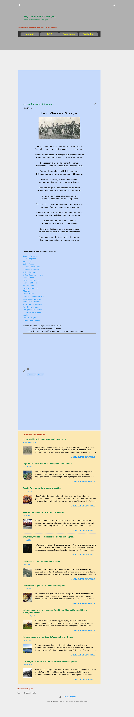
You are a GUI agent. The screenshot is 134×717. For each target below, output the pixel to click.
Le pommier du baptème (32, 312)
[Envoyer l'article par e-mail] (28, 370)
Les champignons (29, 259)
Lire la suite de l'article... (83, 457)
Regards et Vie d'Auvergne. (39, 16)
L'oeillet (25, 315)
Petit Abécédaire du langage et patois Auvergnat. (44, 439)
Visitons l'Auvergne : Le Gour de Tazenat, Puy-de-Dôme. (48, 637)
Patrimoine (69, 34)
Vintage (30, 34)
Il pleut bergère (28, 277)
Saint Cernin (27, 261)
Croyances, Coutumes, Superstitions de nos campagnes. (48, 537)
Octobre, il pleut (28, 294)
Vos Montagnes (28, 286)
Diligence (26, 291)
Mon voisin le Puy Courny (32, 304)
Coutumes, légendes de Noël (33, 296)
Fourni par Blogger (68, 697)
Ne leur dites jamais (30, 272)
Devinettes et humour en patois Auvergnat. (42, 561)
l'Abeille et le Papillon (31, 269)
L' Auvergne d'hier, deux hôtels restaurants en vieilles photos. (50, 661)
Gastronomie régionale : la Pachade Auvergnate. (44, 586)
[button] (95, 104)
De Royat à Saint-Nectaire (32, 310)
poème (40, 374)
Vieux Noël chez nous (31, 307)
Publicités (88, 34)
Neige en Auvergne (30, 256)
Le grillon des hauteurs (31, 320)
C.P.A (49, 34)
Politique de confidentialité (26, 693)
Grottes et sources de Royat (33, 275)
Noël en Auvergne (29, 264)
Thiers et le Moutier (30, 283)
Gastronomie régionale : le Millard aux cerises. (43, 512)
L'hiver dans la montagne (32, 299)
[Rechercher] (114, 6)
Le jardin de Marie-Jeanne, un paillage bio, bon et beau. (47, 464)
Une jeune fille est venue (32, 302)
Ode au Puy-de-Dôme (31, 280)
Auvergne (31, 374)
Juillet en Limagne (29, 318)
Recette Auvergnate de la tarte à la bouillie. (42, 488)
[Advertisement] (61, 8)
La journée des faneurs (31, 267)
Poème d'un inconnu (30, 288)
